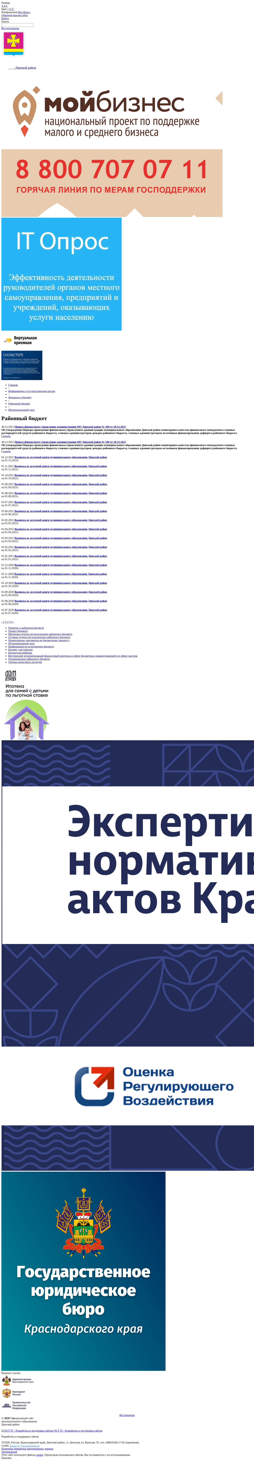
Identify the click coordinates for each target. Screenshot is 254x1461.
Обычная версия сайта (14, 15)
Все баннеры (127, 1415)
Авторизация (9, 1451)
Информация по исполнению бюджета (31, 646)
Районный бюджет (19, 403)
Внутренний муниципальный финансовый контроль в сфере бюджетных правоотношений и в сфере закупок (73, 655)
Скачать (6, 436)
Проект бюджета (18, 631)
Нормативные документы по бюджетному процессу (39, 640)
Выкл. (27, 12)
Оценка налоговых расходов (25, 662)
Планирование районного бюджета (29, 659)
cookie (39, 1454)
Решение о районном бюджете (26, 627)
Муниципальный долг (21, 409)
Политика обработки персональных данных (27, 1448)
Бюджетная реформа (20, 652)
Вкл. (20, 12)
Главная (13, 385)
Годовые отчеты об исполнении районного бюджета (39, 637)
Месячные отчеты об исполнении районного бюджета (40, 634)
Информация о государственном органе (31, 391)
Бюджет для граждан (20, 649)
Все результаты (10, 28)
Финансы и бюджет (19, 397)
